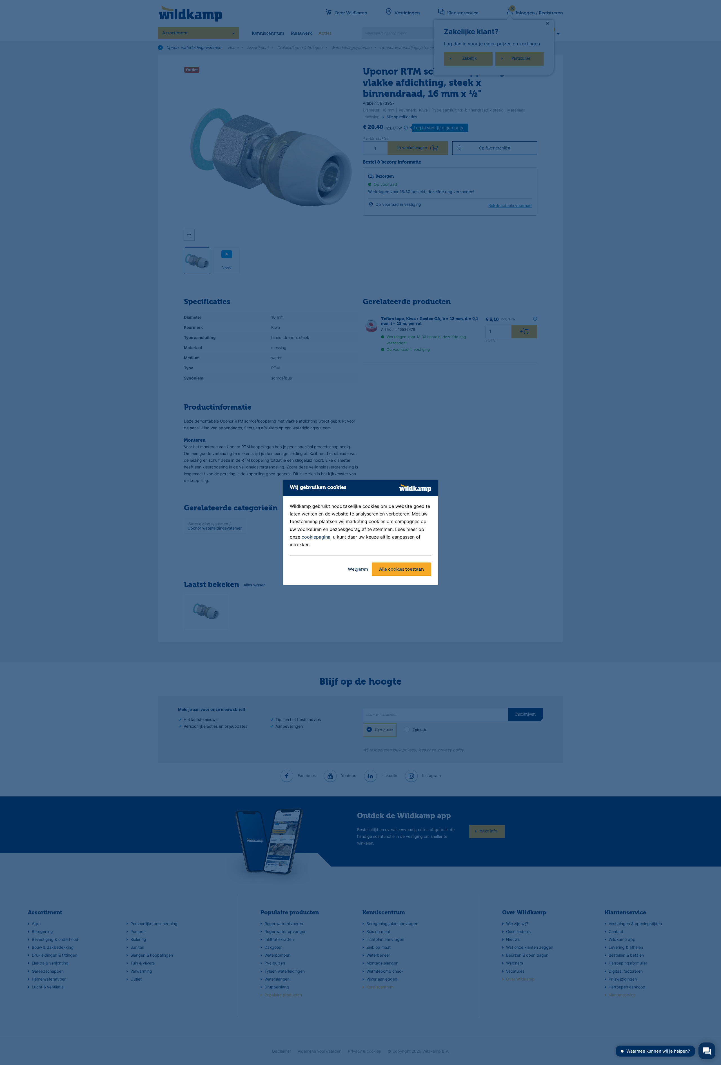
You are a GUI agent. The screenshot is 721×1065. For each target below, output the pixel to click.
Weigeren (358, 569)
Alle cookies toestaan (401, 569)
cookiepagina (316, 537)
